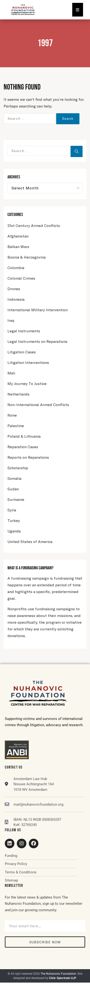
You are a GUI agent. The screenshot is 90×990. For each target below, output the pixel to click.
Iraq (10, 320)
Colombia (15, 267)
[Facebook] (33, 843)
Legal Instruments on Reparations (37, 341)
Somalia (14, 478)
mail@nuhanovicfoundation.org (38, 804)
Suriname (15, 499)
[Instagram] (21, 843)
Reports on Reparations (28, 457)
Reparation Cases (22, 446)
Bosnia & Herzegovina (26, 257)
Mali (11, 373)
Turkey (13, 520)
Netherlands (18, 394)
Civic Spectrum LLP (62, 978)
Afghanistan (18, 236)
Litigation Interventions (28, 362)
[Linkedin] (9, 843)
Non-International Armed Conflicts (38, 404)
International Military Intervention (37, 309)
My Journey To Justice (27, 383)
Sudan (13, 489)
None (12, 415)
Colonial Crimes (21, 278)
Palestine (15, 425)
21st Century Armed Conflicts (33, 225)
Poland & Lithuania (24, 436)
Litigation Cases (21, 352)
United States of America (29, 541)
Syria (11, 510)
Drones (13, 288)
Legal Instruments (23, 330)
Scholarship (17, 467)
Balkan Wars (18, 246)
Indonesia (15, 299)
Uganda (14, 531)
